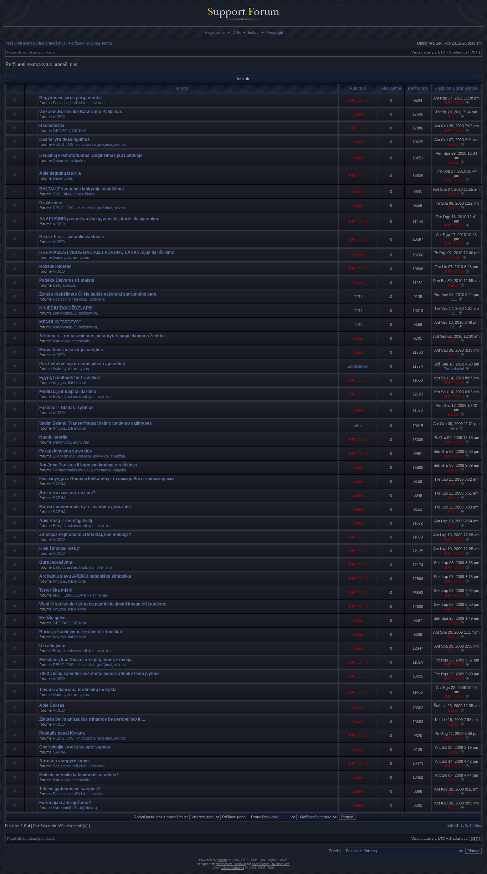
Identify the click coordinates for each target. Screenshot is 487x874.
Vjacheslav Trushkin (231, 864)
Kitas (477, 825)
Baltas (358, 114)
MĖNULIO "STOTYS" (60, 322)
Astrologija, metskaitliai (71, 341)
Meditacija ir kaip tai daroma (67, 391)
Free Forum (261, 864)
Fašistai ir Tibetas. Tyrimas (66, 407)
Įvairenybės (63, 178)
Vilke (358, 426)
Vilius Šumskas (232, 868)
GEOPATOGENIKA (69, 130)
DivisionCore (280, 864)
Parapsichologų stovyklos (65, 451)
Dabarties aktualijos (70, 160)
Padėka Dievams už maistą (66, 280)
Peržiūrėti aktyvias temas (91, 43)
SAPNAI (60, 484)
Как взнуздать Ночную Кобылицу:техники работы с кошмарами (106, 478)
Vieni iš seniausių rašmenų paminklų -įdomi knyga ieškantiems (102, 604)
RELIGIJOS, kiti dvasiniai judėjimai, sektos (89, 144)
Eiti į (451, 825)
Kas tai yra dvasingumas (64, 139)
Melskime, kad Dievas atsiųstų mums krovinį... (86, 659)
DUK (236, 32)
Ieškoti (253, 32)
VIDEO (59, 116)
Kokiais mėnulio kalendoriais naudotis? (79, 774)
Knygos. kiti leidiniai (69, 382)
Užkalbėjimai (52, 645)
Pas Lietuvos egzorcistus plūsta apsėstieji (82, 363)
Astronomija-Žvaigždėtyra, (75, 313)
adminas (357, 255)
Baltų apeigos (64, 285)
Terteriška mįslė (55, 590)
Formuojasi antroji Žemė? (65, 802)
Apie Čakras (52, 705)
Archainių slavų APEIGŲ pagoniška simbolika (85, 576)
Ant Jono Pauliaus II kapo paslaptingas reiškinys (88, 464)
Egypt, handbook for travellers (70, 377)
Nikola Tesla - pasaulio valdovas (71, 236)
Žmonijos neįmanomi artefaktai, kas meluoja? (85, 534)
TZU (358, 297)
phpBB (222, 860)
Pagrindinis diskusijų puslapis (31, 52)
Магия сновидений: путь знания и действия (85, 506)
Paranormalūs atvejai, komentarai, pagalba (89, 470)
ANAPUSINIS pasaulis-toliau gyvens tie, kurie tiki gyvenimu (99, 218)
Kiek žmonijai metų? (59, 548)
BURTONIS (358, 100)
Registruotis (215, 32)
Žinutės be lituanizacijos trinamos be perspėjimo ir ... (92, 719)
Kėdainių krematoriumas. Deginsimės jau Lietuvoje (91, 155)
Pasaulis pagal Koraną (62, 733)
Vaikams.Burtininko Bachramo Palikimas (80, 111)
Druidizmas (50, 202)
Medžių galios (53, 617)
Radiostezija (51, 125)
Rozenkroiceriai (55, 266)
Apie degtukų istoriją (60, 173)
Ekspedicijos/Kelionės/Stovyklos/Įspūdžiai (89, 456)
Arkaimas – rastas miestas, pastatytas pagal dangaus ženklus (102, 335)
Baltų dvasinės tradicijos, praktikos (83, 396)
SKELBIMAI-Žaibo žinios (74, 194)
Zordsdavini (358, 366)
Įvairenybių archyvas (71, 257)
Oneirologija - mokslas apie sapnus (74, 747)
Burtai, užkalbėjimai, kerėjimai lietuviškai (80, 631)
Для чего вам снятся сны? (67, 492)
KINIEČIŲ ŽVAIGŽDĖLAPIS (66, 308)
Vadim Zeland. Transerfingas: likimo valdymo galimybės (95, 423)
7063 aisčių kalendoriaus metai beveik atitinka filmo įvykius (99, 673)
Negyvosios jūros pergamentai (70, 97)
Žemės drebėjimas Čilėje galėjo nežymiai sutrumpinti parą (98, 294)
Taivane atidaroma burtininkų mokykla (78, 689)
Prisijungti (274, 32)
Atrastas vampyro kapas (64, 760)
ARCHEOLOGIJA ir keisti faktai (79, 595)
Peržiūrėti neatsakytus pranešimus (35, 43)
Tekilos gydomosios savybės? (70, 788)
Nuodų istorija (53, 437)
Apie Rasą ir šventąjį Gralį (65, 520)
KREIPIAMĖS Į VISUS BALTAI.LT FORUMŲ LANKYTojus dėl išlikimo (106, 252)
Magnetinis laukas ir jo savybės (71, 349)
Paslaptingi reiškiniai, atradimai (79, 103)
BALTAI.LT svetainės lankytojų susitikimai (81, 188)
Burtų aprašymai (56, 562)
